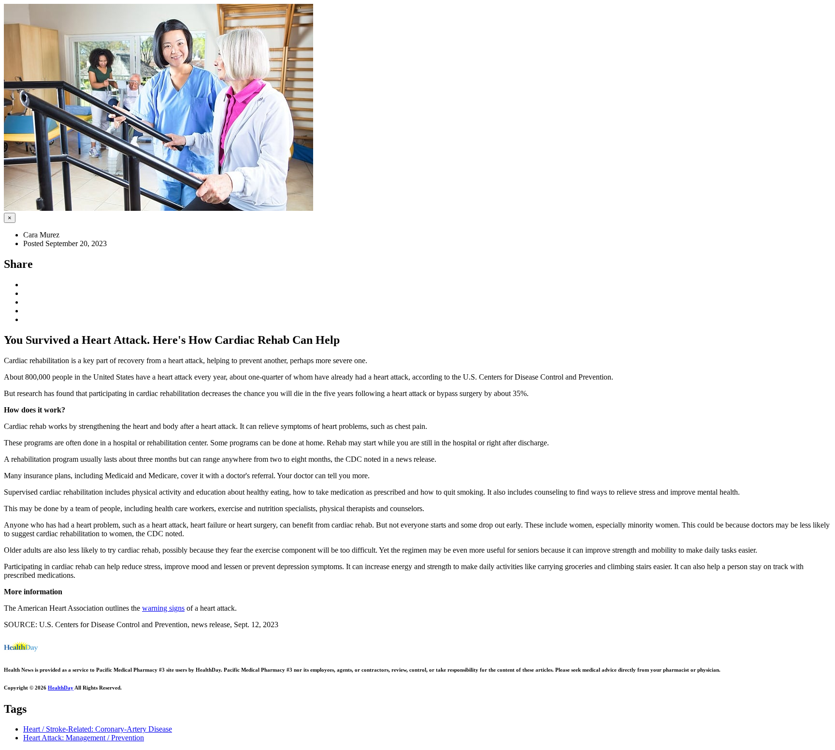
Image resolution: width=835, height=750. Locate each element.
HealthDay (60, 688)
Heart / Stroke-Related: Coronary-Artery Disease (97, 729)
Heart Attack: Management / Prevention (83, 738)
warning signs (163, 608)
